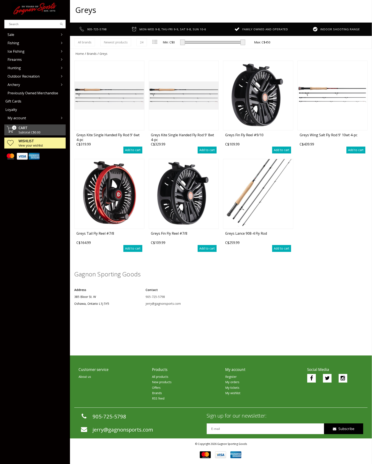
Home (79, 54)
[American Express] (34, 156)
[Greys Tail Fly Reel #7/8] (109, 194)
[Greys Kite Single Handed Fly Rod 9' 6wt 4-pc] (109, 95)
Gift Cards (13, 101)
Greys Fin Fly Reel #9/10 (244, 135)
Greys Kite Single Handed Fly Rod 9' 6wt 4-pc (108, 137)
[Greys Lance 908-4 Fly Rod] (258, 194)
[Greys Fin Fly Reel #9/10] (258, 95)
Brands (92, 54)
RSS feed (158, 398)
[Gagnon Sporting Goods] (35, 8)
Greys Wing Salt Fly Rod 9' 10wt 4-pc (328, 135)
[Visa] (22, 156)
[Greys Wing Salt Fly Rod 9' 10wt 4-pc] (333, 95)
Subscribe (346, 428)
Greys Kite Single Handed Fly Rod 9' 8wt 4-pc (182, 137)
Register (231, 377)
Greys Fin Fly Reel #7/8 (169, 233)
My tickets (232, 388)
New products (162, 382)
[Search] (61, 24)
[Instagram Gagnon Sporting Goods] (343, 378)
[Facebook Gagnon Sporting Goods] (311, 378)
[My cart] (10, 132)
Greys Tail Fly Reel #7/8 (95, 233)
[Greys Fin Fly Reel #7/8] (184, 194)
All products (160, 377)
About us (85, 377)
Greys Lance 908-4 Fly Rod (246, 233)
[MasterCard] (10, 156)
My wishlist (232, 393)
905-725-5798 (155, 297)
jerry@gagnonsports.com (163, 304)
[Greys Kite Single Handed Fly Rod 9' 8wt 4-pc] (184, 95)
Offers (156, 388)
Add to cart (133, 150)
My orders (232, 382)
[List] (154, 41)
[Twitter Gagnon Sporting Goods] (327, 378)
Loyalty (11, 109)
